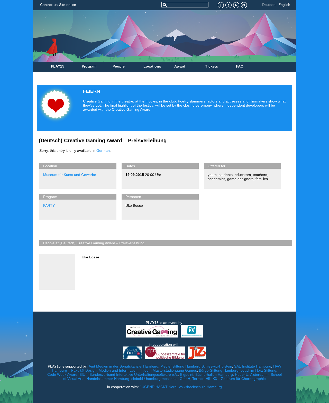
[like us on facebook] (221, 5)
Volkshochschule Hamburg (200, 387)
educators (243, 175)
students (226, 175)
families (261, 179)
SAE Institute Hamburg (252, 366)
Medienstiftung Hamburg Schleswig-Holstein (196, 366)
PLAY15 (57, 66)
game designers (240, 179)
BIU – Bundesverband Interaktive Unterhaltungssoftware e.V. (128, 374)
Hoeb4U (241, 374)
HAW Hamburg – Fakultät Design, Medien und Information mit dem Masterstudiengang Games (166, 368)
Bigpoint (186, 374)
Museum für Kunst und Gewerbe (69, 175)
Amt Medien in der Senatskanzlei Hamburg (123, 366)
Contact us (49, 5)
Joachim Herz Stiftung (258, 370)
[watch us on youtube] (244, 5)
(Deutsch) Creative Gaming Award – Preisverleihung (103, 140)
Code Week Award (62, 374)
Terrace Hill (201, 379)
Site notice (67, 5)
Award (179, 66)
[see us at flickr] (236, 5)
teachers (260, 175)
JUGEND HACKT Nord (158, 387)
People (119, 66)
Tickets (211, 66)
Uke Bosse (134, 205)
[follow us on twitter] (228, 5)
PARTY (49, 205)
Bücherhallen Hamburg (214, 374)
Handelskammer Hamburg (107, 379)
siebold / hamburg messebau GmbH (160, 379)
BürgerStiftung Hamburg (219, 370)
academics (216, 179)
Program (89, 66)
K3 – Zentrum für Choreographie (239, 379)
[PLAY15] (142, 36)
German (103, 150)
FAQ (239, 66)
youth (212, 175)
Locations (152, 66)
